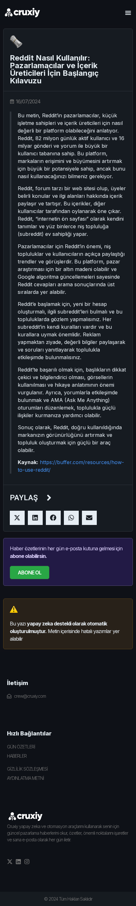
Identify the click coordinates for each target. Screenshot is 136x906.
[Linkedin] (18, 861)
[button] (128, 12)
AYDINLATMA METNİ (25, 778)
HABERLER (17, 756)
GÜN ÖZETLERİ (21, 746)
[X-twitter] (10, 861)
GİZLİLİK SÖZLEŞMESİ (27, 769)
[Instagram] (27, 861)
